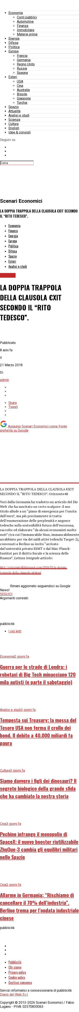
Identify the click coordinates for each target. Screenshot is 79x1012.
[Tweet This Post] (43, 391)
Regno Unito (26, 64)
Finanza (22, 26)
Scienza (14, 120)
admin (4, 380)
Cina (20, 86)
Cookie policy (16, 977)
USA (20, 81)
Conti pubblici (27, 17)
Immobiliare (25, 30)
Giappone (24, 98)
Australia (23, 90)
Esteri (12, 77)
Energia (13, 39)
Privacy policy (17, 972)
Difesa (13, 43)
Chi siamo (14, 967)
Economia (15, 13)
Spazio (13, 107)
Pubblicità (14, 962)
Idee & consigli (19, 132)
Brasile (22, 94)
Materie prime (27, 34)
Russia (22, 68)
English (13, 128)
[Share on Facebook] (43, 387)
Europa (13, 51)
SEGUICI (6, 594)
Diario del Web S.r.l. (14, 994)
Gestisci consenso (20, 982)
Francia (22, 56)
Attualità (14, 111)
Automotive (25, 22)
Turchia (22, 103)
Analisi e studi (18, 115)
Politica (14, 47)
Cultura (13, 124)
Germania (24, 60)
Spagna (22, 73)
